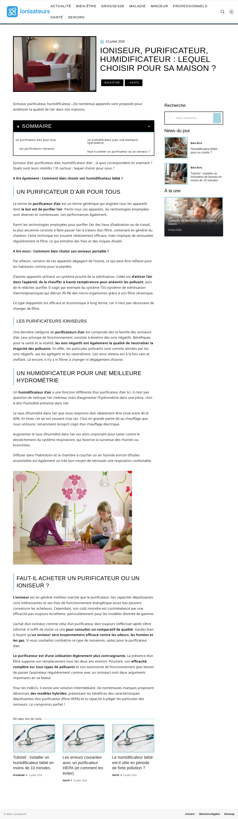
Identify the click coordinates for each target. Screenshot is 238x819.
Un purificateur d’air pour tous (36, 140)
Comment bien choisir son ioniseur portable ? (71, 251)
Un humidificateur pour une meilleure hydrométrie (112, 141)
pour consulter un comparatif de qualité (99, 629)
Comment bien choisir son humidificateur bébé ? (82, 178)
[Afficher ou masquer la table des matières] (101, 126)
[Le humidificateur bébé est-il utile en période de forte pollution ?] (133, 738)
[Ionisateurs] (28, 12)
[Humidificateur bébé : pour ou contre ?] (176, 147)
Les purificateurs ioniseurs (37, 148)
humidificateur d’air (34, 392)
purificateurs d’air (70, 332)
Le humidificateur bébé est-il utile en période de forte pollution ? (132, 762)
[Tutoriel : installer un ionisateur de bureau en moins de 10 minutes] (176, 173)
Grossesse (19, 775)
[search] (222, 12)
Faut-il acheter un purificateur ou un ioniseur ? (118, 151)
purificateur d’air (47, 203)
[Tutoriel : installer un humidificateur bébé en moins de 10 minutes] (34, 738)
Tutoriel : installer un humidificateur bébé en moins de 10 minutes (33, 762)
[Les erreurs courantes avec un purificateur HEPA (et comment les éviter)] (83, 738)
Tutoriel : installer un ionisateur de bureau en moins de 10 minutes (206, 177)
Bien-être (112, 82)
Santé (134, 82)
